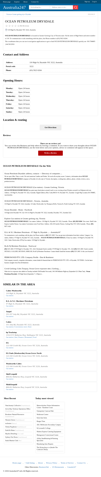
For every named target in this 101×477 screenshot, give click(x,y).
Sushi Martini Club (13, 440)
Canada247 (71, 467)
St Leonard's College (43, 428)
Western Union (14, 420)
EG (7, 343)
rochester (11, 423)
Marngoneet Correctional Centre (47, 435)
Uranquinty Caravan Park (45, 411)
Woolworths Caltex (14, 364)
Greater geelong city (18, 14)
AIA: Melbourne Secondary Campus (49, 425)
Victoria (8, 14)
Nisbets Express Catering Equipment (49, 431)
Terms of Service (67, 463)
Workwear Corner (42, 414)
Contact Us (35, 2)
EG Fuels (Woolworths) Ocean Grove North (24, 353)
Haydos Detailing (14, 434)
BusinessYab (44, 467)
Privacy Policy (51, 463)
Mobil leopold (11, 385)
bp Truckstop (11, 332)
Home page (7, 2)
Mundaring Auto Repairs (45, 444)
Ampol (8, 312)
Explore (17, 2)
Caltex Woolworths (14, 291)
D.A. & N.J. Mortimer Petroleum (19, 301)
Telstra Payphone (15, 427)
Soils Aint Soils (42, 418)
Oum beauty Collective (17, 405)
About (25, 2)
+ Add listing (30, 463)
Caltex (8, 322)
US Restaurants (58, 467)
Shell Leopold (11, 374)
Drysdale (28, 14)
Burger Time (41, 421)
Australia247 (14, 7)
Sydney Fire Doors (16, 437)
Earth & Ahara (14, 430)
